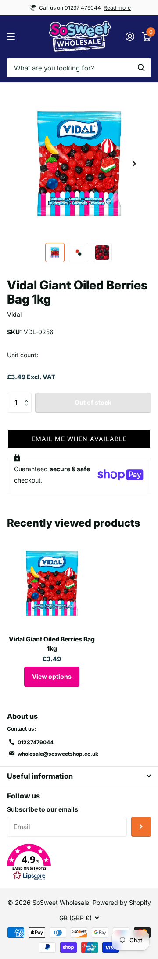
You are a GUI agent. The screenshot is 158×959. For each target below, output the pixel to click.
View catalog (12, 36)
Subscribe (141, 827)
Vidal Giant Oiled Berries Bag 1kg (52, 643)
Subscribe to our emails (42, 809)
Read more (117, 7)
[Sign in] (129, 36)
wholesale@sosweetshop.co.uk (58, 753)
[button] (134, 164)
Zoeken (141, 67)
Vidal (14, 314)
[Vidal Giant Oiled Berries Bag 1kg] (52, 583)
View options (52, 676)
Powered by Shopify (122, 902)
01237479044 (36, 742)
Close (79, 776)
